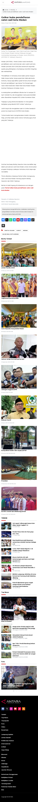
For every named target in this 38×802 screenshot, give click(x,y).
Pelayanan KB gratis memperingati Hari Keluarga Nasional (18, 685)
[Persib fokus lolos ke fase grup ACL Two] (6, 534)
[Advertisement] (19, 142)
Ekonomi (4, 754)
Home (6, 10)
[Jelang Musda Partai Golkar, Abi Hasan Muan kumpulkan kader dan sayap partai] (19, 437)
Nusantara (4, 730)
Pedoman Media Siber (8, 787)
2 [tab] (16, 691)
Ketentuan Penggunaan (9, 774)
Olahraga (4, 763)
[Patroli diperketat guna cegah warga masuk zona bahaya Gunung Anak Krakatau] (6, 585)
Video (3, 727)
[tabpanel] (19, 678)
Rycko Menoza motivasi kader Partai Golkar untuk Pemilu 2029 (17, 267)
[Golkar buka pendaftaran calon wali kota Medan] (19, 608)
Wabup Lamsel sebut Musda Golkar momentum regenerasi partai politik (18, 297)
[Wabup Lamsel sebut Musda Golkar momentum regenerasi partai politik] (19, 285)
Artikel (3, 747)
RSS (2, 790)
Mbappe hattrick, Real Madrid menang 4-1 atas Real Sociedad (18, 620)
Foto (3, 661)
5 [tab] (24, 691)
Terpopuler (5, 721)
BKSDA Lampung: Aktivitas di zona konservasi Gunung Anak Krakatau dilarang (24, 576)
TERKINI (4, 518)
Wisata (3, 757)
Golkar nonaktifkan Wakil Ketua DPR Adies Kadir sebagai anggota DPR (18, 388)
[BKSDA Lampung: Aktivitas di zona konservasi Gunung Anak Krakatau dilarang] (6, 577)
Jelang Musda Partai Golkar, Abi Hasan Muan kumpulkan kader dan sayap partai (17, 449)
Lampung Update (7, 734)
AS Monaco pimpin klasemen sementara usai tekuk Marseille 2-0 (24, 567)
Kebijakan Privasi (7, 777)
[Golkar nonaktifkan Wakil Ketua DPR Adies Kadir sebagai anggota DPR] (19, 376)
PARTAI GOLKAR (9, 230)
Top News (5, 592)
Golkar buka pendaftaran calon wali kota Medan (18, 12)
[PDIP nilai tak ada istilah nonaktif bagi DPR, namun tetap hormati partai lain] (19, 346)
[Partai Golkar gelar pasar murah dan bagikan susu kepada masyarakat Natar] (19, 316)
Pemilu (13, 10)
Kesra (3, 760)
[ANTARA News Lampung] (20, 2)
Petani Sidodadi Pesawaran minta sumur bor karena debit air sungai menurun (24, 653)
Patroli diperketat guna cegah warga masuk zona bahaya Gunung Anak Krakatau (23, 584)
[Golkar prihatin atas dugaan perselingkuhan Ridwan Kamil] (19, 407)
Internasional (5, 744)
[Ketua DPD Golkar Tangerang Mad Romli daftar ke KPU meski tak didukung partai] (19, 498)
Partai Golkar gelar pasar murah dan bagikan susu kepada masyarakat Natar (17, 327)
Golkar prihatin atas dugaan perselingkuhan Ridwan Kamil (17, 419)
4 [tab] (22, 691)
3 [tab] (19, 691)
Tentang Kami (6, 783)
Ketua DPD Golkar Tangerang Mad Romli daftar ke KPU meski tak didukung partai (18, 510)
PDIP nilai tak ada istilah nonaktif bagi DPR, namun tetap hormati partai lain (16, 358)
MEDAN (25, 230)
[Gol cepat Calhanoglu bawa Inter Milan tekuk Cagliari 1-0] (6, 526)
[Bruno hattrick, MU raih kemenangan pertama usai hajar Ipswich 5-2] (6, 560)
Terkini (3, 714)
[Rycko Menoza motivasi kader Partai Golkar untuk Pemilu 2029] (19, 255)
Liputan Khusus (6, 770)
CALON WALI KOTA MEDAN (10, 234)
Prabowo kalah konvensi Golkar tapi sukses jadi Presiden (18, 480)
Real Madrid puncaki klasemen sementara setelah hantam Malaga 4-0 (24, 542)
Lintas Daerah (6, 737)
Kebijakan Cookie (7, 780)
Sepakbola (4, 767)
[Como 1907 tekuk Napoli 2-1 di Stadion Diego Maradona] (6, 551)
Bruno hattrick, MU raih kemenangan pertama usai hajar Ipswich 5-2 (23, 559)
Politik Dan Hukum (7, 740)
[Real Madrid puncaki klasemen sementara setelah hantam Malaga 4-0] (6, 543)
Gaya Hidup (5, 750)
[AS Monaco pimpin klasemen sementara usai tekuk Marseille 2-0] (6, 568)
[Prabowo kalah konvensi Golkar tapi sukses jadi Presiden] (19, 468)
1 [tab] (14, 691)
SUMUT (19, 230)
